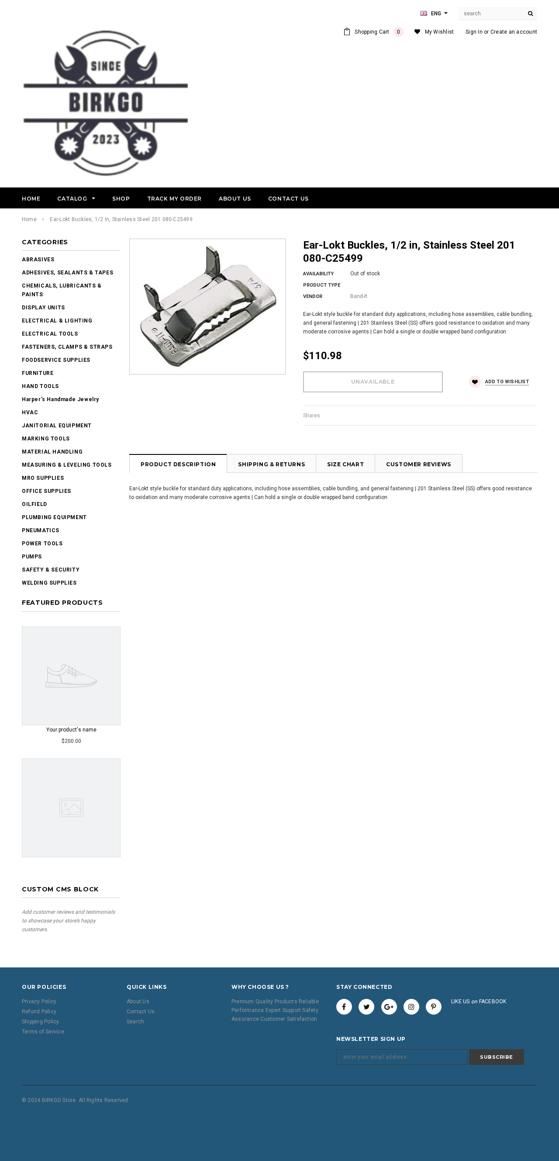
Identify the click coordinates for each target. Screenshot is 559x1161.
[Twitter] (366, 1007)
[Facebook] (344, 1007)
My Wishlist (439, 32)
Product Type (321, 285)
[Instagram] (411, 1007)
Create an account (513, 32)
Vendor (312, 296)
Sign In (474, 32)
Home (29, 219)
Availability (318, 274)
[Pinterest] (434, 1007)
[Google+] (389, 1007)
